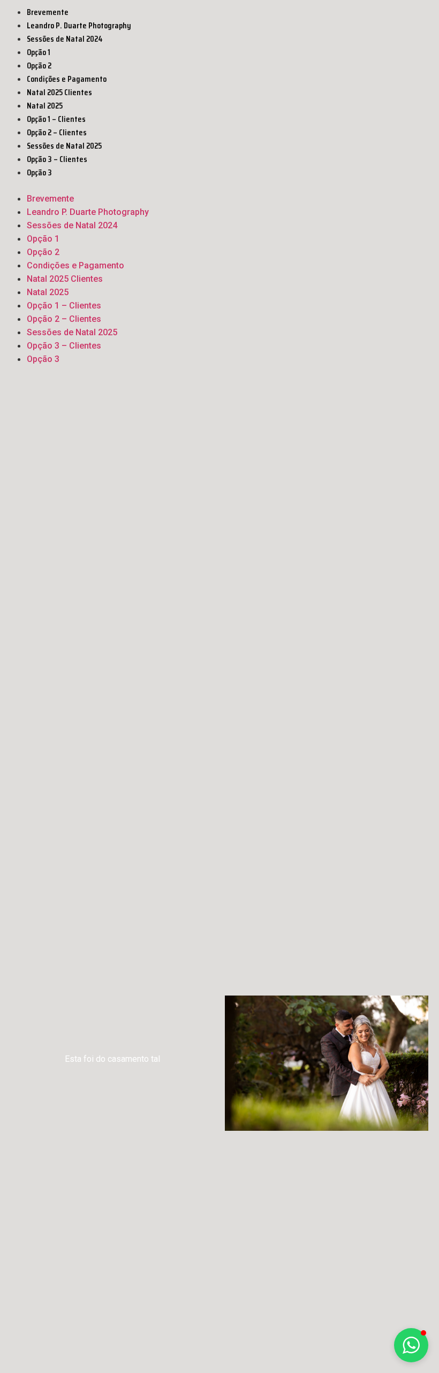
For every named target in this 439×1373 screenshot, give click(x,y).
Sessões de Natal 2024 (65, 38)
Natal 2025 (45, 105)
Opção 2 (39, 65)
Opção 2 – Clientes (57, 132)
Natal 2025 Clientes (59, 92)
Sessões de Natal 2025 (64, 145)
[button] (219, 185)
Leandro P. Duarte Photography (79, 25)
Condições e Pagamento (67, 79)
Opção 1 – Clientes (56, 119)
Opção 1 (38, 52)
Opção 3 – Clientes (57, 159)
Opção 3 (39, 172)
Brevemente (48, 12)
